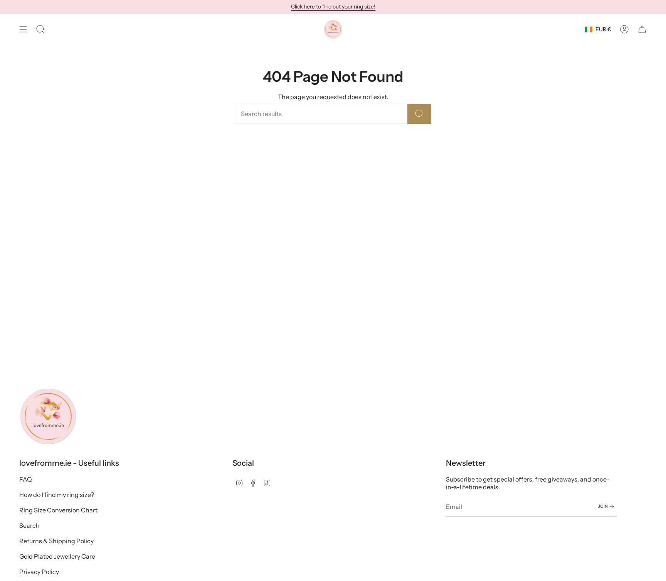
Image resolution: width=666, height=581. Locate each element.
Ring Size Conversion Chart (58, 510)
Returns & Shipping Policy (56, 541)
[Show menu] (23, 29)
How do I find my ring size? (56, 494)
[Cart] (642, 29)
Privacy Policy (39, 572)
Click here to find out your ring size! (333, 6)
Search (29, 525)
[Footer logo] (48, 416)
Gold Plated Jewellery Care (57, 556)
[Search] (419, 114)
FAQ (25, 479)
